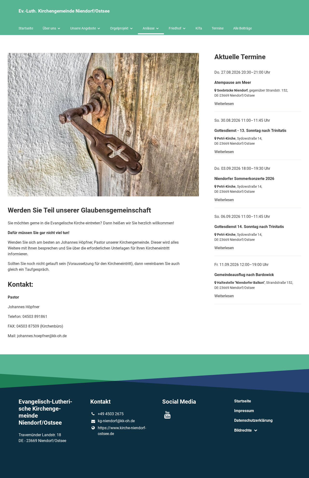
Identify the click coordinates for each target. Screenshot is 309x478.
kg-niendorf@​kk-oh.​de (116, 421)
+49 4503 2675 (111, 414)
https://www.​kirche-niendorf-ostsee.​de (122, 431)
